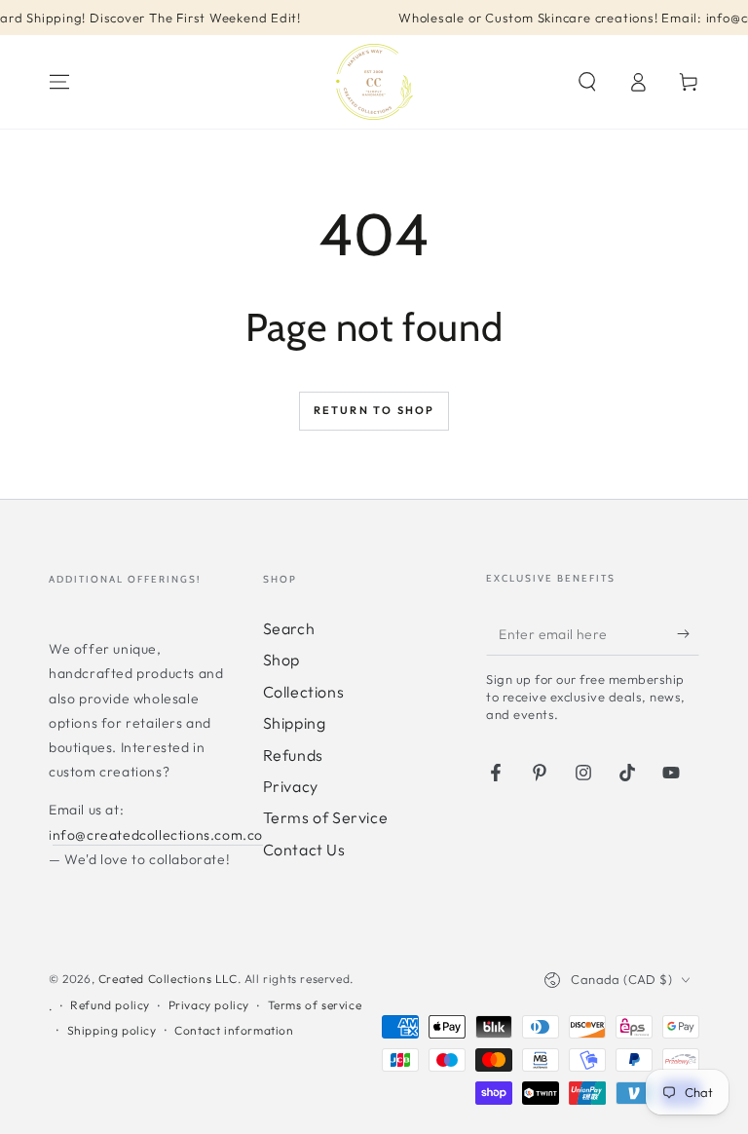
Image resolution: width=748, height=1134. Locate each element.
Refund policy (110, 1005)
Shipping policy (112, 1030)
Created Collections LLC (168, 978)
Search (289, 628)
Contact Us (304, 849)
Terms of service (315, 1005)
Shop (281, 659)
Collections (304, 691)
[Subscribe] (688, 633)
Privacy (290, 786)
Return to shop (374, 410)
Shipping (294, 723)
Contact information (233, 1030)
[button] (587, 81)
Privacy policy (208, 1005)
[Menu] (59, 81)
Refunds (293, 755)
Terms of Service (326, 817)
